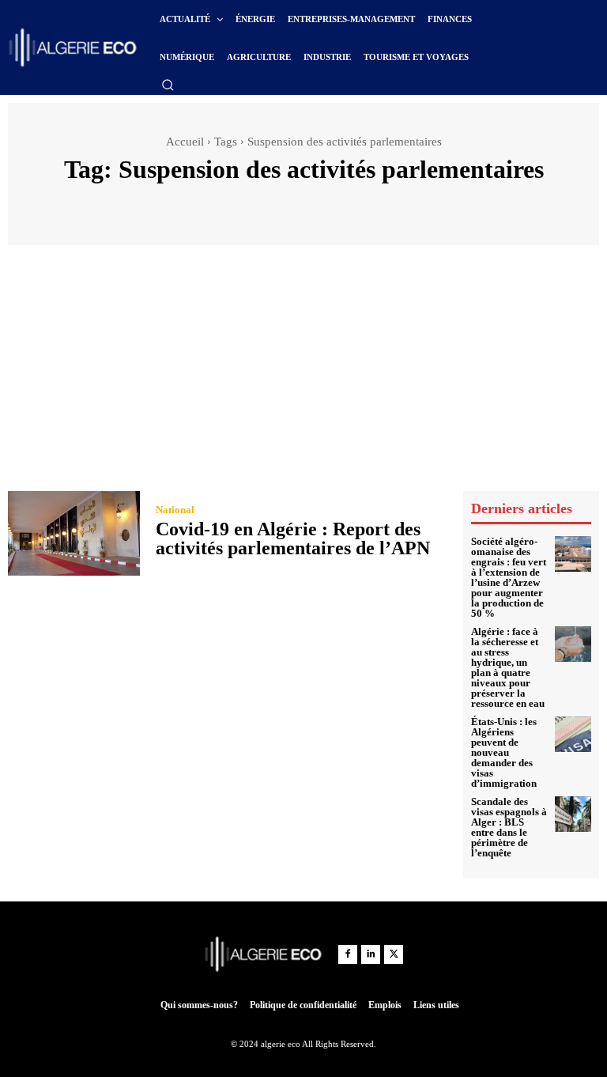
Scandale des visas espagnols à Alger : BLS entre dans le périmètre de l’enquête (509, 827)
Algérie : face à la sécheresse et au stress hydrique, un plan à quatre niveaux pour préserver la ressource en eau (508, 667)
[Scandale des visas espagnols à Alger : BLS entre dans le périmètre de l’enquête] (573, 814)
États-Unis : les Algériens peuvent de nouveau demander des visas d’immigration (504, 752)
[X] (393, 954)
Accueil (185, 141)
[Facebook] (347, 954)
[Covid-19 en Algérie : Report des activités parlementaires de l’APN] (74, 533)
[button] (167, 84)
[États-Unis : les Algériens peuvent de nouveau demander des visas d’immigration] (573, 734)
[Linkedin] (370, 954)
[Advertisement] (303, 371)
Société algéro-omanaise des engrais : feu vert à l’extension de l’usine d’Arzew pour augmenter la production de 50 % (508, 577)
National (175, 509)
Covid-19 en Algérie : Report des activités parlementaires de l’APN (293, 538)
